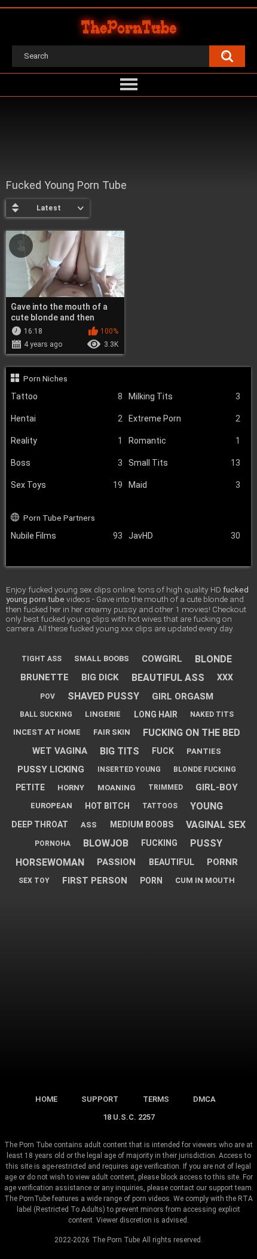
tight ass (42, 659)
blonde (213, 659)
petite (30, 787)
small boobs (101, 658)
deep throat (39, 824)
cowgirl (162, 658)
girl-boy (216, 787)
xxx (225, 677)
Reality (67, 440)
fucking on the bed (191, 732)
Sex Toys (67, 485)
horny (70, 787)
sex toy (34, 880)
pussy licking (50, 769)
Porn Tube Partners (59, 517)
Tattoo (67, 396)
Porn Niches (45, 378)
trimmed (165, 787)
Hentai (67, 418)
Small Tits (184, 462)
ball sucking (46, 714)
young (206, 806)
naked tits (212, 714)
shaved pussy (103, 696)
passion (116, 862)
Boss (67, 462)
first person (94, 880)
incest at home (47, 732)
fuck (163, 751)
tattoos (160, 806)
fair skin (111, 732)
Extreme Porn (184, 418)
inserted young (129, 769)
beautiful (171, 862)
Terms (156, 1099)
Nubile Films (67, 535)
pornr (222, 862)
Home (46, 1099)
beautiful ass (167, 677)
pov (47, 696)
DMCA (204, 1099)
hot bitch (107, 806)
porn (151, 880)
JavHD (184, 535)
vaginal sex (216, 824)
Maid (184, 485)
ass (89, 824)
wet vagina (59, 750)
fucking (159, 843)
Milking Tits (184, 396)
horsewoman (50, 862)
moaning (116, 787)
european (51, 805)
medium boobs (141, 824)
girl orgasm (182, 696)
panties (203, 751)
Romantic (184, 440)
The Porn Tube (116, 1240)
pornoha (53, 843)
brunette (44, 677)
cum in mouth (205, 880)
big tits (119, 751)
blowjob (105, 843)
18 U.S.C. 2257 (129, 1117)
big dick (99, 677)
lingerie (103, 714)
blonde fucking (204, 769)
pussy (206, 843)
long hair (156, 714)
